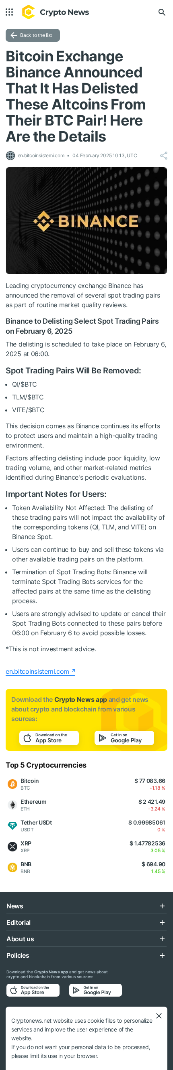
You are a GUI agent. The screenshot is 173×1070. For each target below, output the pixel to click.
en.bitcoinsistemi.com (37, 671)
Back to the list (36, 35)
